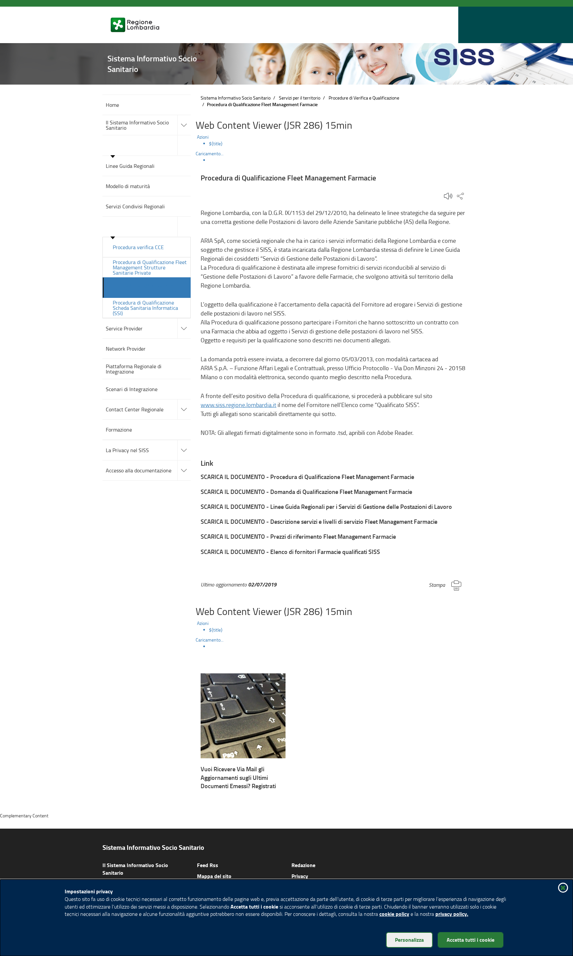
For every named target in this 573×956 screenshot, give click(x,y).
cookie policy (394, 914)
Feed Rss (207, 865)
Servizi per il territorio (299, 98)
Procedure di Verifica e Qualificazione (364, 98)
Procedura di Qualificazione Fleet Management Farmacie (145, 287)
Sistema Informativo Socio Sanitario (236, 98)
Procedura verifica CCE (138, 247)
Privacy (299, 876)
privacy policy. (451, 914)
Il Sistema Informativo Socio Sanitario (135, 868)
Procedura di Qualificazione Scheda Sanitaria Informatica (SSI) (145, 308)
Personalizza (409, 939)
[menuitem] (340, 143)
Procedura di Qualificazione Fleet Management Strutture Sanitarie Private (150, 267)
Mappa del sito (214, 876)
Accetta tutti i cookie (470, 939)
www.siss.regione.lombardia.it (238, 405)
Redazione (303, 865)
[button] (452, 25)
